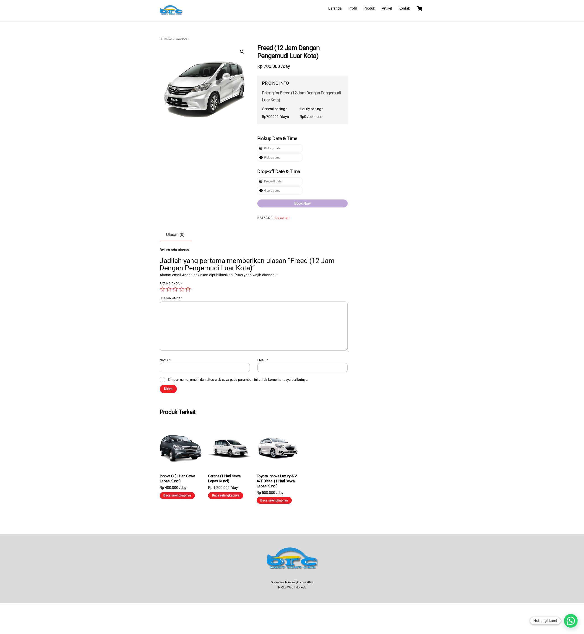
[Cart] (419, 8)
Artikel (387, 8)
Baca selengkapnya (177, 495)
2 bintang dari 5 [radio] (169, 289)
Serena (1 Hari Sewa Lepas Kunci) (224, 478)
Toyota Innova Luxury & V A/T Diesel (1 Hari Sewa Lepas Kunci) (277, 481)
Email (263, 360)
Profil (352, 8)
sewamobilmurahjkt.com (290, 582)
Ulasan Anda (171, 298)
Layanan (181, 39)
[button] (242, 52)
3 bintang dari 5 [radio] (175, 289)
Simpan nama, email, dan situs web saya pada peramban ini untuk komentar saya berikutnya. (238, 380)
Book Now (302, 203)
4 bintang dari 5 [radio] (181, 289)
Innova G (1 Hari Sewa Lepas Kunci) (177, 478)
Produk (369, 8)
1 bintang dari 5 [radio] (162, 289)
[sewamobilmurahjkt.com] (171, 12)
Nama (165, 360)
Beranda (335, 8)
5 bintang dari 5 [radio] (188, 289)
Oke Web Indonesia (294, 587)
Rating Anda (171, 283)
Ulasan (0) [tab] (175, 234)
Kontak (404, 8)
